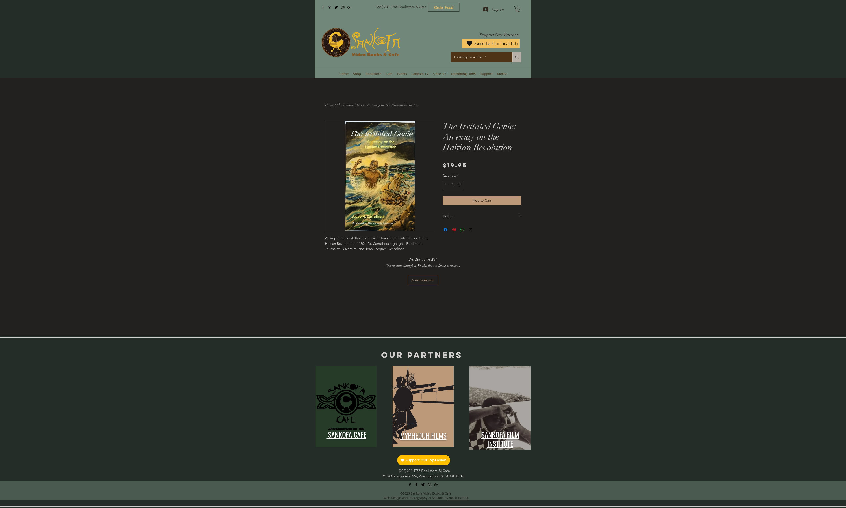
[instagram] (343, 7)
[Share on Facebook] (445, 229)
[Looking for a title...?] (516, 57)
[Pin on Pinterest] (454, 229)
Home (329, 105)
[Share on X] (470, 229)
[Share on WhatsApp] (462, 229)
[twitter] (336, 7)
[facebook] (323, 7)
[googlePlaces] (329, 7)
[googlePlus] (349, 7)
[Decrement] (446, 184)
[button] (517, 9)
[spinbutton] (453, 184)
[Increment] (459, 184)
